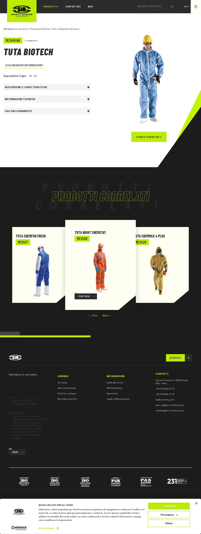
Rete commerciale (67, 388)
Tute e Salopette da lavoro (65, 29)
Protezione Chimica (39, 29)
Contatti (162, 374)
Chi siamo (62, 382)
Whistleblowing (114, 388)
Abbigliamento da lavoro (16, 29)
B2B (90, 6)
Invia (15, 452)
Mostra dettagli (46, 528)
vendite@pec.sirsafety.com (170, 410)
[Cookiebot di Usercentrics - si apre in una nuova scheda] (19, 528)
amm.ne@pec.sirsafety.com (170, 405)
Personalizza (167, 514)
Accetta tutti (169, 506)
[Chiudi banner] (196, 503)
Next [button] (106, 315)
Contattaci (73, 6)
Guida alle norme (115, 382)
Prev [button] (95, 315)
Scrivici (175, 358)
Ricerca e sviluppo (67, 393)
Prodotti (50, 6)
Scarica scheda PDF (147, 136)
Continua (84, 296)
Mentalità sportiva (67, 399)
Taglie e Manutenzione (118, 399)
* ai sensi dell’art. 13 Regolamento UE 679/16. (28, 400)
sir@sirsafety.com (165, 399)
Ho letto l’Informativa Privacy (29, 397)
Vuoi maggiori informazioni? (24, 65)
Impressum (112, 393)
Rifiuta (169, 523)
